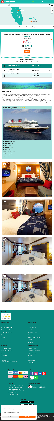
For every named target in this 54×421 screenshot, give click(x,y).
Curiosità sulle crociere (6, 325)
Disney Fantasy (35, 27)
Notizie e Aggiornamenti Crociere (35, 363)
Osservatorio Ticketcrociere (34, 350)
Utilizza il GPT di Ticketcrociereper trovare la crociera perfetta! (38, 386)
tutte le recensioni (6, 318)
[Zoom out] (52, 10)
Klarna (29, 358)
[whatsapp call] (33, 2)
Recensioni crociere (32, 348)
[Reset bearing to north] (52, 12)
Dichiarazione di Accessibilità (34, 337)
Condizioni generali (32, 327)
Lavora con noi (31, 342)
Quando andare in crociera (6, 332)
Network (3, 358)
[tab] (27, 66)
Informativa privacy (32, 330)
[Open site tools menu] (52, 2)
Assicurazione (31, 334)
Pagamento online (32, 353)
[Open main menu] (52, 5)
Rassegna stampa (31, 360)
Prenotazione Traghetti (6, 348)
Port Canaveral (44, 27)
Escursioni (3, 337)
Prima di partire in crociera (7, 327)
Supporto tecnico (32, 325)
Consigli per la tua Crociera (7, 330)
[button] (50, 179)
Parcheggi (30, 339)
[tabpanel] (27, 92)
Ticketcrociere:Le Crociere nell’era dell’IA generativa (9, 361)
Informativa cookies (32, 332)
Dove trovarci (4, 355)
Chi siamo (3, 353)
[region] (27, 16)
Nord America (27, 27)
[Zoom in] (52, 8)
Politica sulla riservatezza (31, 407)
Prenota (27, 51)
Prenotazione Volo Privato (6, 350)
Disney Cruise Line (17, 27)
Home (2, 27)
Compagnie (8, 27)
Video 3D (3, 334)
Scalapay (30, 355)
